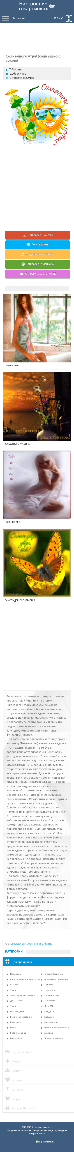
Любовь (16, 1080)
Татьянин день (51, 995)
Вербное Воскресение (21, 1017)
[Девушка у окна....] (37, 328)
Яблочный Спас (18, 1033)
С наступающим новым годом (25, 979)
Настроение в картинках (19, 1131)
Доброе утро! (12, 366)
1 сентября (49, 990)
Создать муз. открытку (40, 254)
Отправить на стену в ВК (40, 273)
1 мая (13, 990)
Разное (16, 1071)
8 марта (14, 985)
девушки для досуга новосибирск (31, 943)
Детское (17, 1089)
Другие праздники (53, 1038)
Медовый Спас (51, 1022)
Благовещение (17, 1012)
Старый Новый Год (53, 974)
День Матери (16, 1001)
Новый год (15, 974)
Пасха (13, 1028)
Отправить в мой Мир (40, 264)
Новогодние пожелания (56, 979)
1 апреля (48, 985)
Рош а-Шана (16, 1038)
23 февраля (50, 1001)
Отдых (15, 1061)
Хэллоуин (49, 1033)
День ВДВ (48, 1006)
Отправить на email (40, 235)
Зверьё (16, 1099)
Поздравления (21, 1052)
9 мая (13, 1006)
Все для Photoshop (24, 1108)
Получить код (39, 244)
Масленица (16, 1022)
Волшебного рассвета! (17, 444)
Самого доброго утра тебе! (20, 600)
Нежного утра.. (13, 522)
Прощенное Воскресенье (56, 1028)
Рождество (49, 1012)
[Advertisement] (37, 35)
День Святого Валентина (22, 995)
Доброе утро (18, 73)
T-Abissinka (15, 69)
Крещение (49, 1017)
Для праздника (21, 962)
